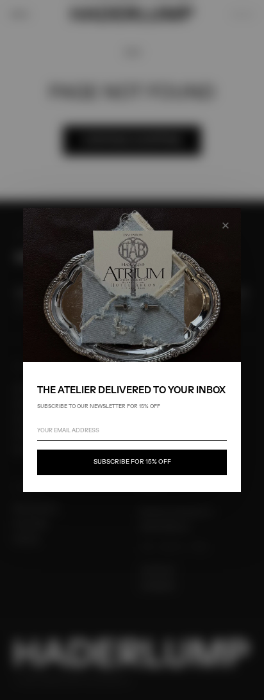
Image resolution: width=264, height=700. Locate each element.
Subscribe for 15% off (132, 462)
